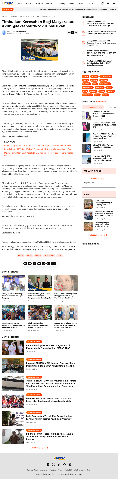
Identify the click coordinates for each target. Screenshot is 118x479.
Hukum (29, 255)
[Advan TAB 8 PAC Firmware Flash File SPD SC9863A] (86, 148)
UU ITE (60, 255)
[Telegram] (39, 263)
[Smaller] (69, 32)
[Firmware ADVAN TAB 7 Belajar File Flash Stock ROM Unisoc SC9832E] (86, 115)
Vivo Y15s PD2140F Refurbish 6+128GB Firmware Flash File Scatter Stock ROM (104, 136)
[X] (34, 263)
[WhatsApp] (48, 263)
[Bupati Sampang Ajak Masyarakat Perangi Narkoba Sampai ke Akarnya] (13, 312)
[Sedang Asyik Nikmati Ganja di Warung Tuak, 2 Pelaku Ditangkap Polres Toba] (66, 312)
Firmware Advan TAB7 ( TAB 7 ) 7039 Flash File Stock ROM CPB (104, 125)
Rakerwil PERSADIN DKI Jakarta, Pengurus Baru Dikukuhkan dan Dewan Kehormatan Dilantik (50, 364)
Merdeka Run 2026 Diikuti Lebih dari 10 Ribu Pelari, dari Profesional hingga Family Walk (49, 399)
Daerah (90, 3)
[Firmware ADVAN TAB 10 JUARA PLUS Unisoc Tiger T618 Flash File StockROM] (86, 159)
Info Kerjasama (80, 470)
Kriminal (38, 255)
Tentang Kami (32, 470)
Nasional (50, 3)
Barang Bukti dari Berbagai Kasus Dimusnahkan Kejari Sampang (12, 296)
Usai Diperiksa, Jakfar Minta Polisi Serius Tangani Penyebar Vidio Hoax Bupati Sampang (39, 296)
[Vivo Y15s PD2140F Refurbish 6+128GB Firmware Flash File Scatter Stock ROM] (86, 137)
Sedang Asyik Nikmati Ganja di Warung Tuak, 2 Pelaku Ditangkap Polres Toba (65, 325)
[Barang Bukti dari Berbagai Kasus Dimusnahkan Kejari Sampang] (13, 283)
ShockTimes (46, 474)
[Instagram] (48, 464)
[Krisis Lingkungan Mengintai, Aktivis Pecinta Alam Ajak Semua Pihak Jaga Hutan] (88, 226)
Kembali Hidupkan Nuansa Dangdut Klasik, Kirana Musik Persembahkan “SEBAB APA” (68, 9)
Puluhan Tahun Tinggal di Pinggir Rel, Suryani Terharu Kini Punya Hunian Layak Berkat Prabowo (50, 436)
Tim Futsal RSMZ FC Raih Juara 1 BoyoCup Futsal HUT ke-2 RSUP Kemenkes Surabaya (99, 63)
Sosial (80, 3)
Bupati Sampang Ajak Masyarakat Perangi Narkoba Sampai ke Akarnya (13, 325)
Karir (89, 470)
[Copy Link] (25, 263)
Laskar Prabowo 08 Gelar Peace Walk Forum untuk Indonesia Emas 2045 (101, 33)
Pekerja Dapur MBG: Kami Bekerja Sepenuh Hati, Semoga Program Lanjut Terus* (39, 149)
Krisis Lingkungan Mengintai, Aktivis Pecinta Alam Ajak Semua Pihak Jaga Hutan (104, 225)
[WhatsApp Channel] (70, 464)
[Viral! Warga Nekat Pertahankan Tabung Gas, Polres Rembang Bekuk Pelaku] (40, 312)
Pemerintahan (49, 255)
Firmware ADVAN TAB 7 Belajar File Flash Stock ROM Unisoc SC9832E (104, 114)
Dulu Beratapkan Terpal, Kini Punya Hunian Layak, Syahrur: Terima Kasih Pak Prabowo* (49, 417)
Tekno (72, 3)
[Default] (72, 32)
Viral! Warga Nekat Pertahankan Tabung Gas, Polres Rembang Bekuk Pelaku (38, 325)
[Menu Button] (114, 3)
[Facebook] (30, 263)
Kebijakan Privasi (56, 470)
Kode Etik (68, 470)
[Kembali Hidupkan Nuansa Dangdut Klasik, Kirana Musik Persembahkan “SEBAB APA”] (13, 347)
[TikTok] (59, 464)
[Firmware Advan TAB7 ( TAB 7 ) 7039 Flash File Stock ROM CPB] (86, 126)
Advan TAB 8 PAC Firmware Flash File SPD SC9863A (103, 146)
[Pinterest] (44, 263)
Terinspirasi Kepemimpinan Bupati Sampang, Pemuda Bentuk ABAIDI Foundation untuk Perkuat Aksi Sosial (103, 202)
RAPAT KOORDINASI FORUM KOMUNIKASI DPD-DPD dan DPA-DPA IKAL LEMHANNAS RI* (101, 53)
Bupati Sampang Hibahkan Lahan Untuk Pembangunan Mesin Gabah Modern (37, 145)
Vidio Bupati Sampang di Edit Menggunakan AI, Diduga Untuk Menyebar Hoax (65, 296)
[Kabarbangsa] (7, 3)
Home (19, 3)
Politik (28, 3)
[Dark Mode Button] (102, 3)
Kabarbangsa (61, 474)
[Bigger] (76, 32)
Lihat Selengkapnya (38, 448)
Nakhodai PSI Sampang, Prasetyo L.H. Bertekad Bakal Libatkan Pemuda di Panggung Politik (104, 214)
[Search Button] (108, 3)
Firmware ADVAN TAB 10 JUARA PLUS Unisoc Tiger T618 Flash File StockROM (103, 158)
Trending (61, 3)
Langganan (44, 470)
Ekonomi (39, 3)
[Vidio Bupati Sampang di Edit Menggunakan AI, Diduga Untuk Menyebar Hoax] (66, 283)
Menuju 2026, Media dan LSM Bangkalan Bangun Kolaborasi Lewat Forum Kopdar (101, 43)
